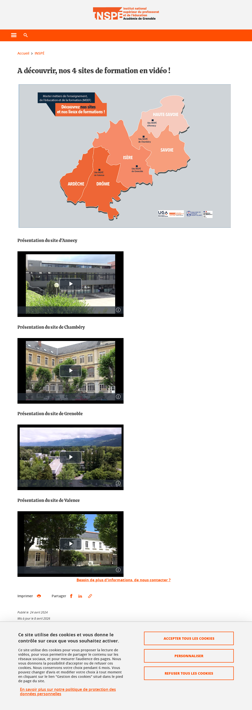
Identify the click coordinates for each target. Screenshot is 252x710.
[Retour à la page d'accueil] (126, 12)
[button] (26, 35)
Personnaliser (188, 655)
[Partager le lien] (90, 596)
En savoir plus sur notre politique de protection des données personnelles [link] (68, 691)
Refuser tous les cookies (189, 673)
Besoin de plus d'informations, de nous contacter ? (124, 579)
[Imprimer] (39, 596)
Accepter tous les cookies (189, 638)
